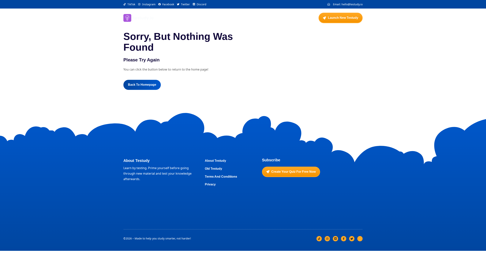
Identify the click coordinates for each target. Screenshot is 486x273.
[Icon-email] (360, 238)
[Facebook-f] (343, 238)
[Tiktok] (319, 238)
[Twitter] (351, 238)
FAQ (259, 17)
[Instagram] (327, 238)
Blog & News (278, 17)
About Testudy (238, 17)
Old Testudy (302, 17)
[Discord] (335, 238)
